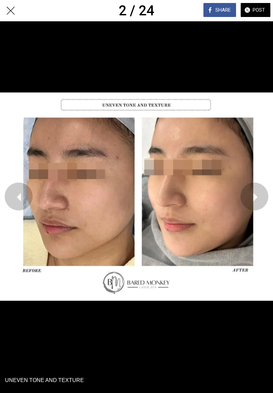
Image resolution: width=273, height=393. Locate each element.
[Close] (11, 11)
